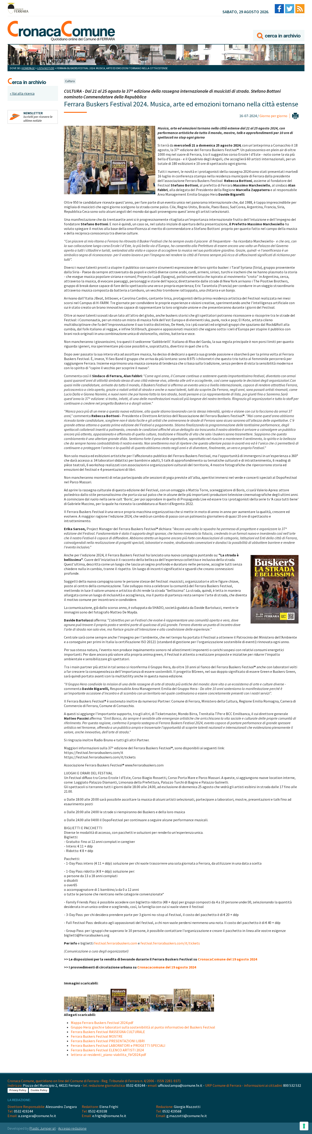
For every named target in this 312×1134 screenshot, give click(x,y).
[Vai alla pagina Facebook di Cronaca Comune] (279, 9)
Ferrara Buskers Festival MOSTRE (97, 1036)
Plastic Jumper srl (42, 1128)
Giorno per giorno (273, 115)
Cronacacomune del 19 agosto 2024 (166, 967)
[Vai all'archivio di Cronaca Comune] (278, 29)
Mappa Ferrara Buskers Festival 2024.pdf (102, 1022)
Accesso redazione (72, 1128)
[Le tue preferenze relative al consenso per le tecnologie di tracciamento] (304, 1126)
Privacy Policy (17, 1090)
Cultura (70, 81)
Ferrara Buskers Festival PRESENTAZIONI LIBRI (108, 1041)
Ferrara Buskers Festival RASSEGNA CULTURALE (108, 1031)
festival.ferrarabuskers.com (115, 943)
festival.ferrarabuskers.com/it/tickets (170, 943)
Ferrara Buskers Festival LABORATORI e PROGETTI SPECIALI (118, 1045)
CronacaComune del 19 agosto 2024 (227, 959)
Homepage (28, 68)
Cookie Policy (39, 1090)
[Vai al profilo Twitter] (289, 9)
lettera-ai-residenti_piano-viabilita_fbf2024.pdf (108, 1054)
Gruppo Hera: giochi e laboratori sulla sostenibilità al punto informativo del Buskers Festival (143, 1027)
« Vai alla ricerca (22, 93)
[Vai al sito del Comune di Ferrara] (18, 8)
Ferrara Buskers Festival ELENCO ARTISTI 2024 (107, 1050)
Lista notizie (45, 68)
